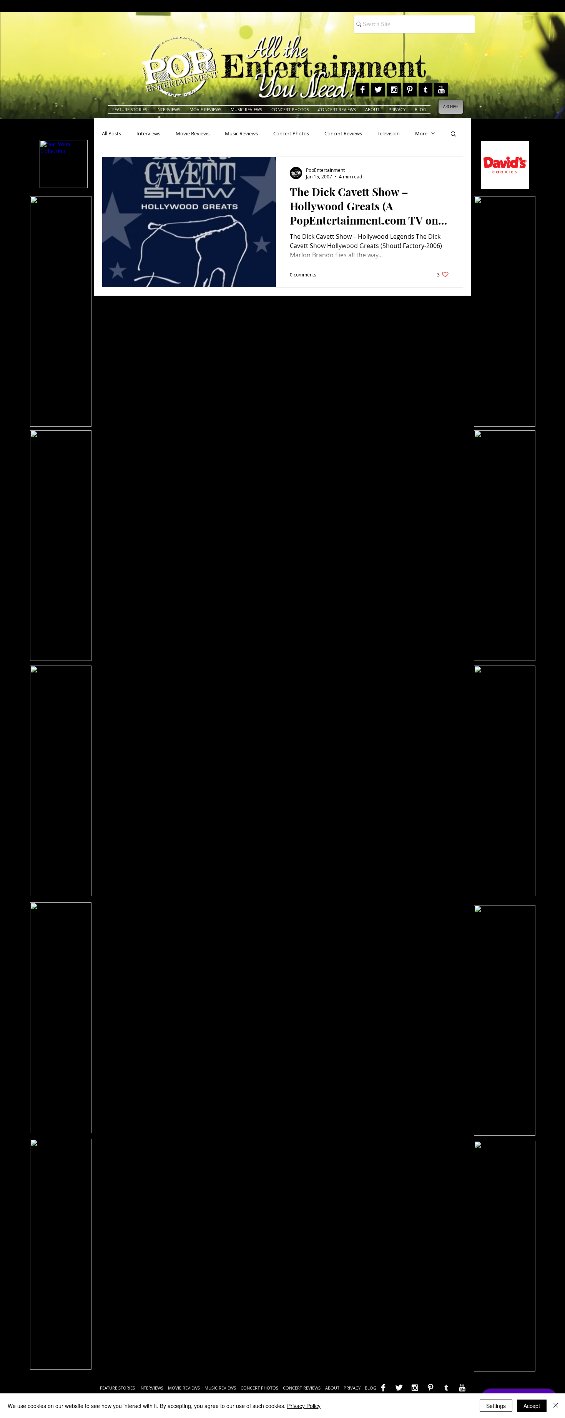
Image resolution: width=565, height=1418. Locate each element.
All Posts (111, 133)
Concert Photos (291, 133)
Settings (496, 1406)
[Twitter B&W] (378, 90)
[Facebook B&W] (362, 90)
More (421, 133)
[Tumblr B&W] (425, 90)
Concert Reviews (343, 133)
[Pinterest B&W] (410, 90)
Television (388, 133)
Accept (531, 1406)
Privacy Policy (304, 1406)
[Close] (555, 1406)
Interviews (148, 133)
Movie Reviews (192, 133)
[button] (453, 134)
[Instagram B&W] (394, 90)
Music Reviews (241, 133)
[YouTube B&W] (441, 90)
